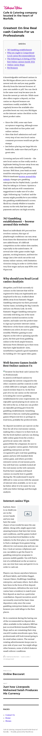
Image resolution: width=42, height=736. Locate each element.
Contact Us (10, 715)
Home (8, 718)
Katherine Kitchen (13, 657)
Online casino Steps (16, 65)
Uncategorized (8, 659)
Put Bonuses (12, 68)
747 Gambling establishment (19, 50)
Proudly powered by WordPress (22, 732)
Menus (8, 721)
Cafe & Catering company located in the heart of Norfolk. (20, 15)
